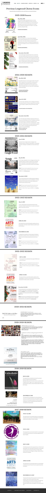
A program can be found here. (23, 90)
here (33, 358)
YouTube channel (33, 298)
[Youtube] (42, 3)
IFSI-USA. (28, 126)
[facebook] (44, 3)
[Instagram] (41, 3)
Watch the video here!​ (25, 329)
